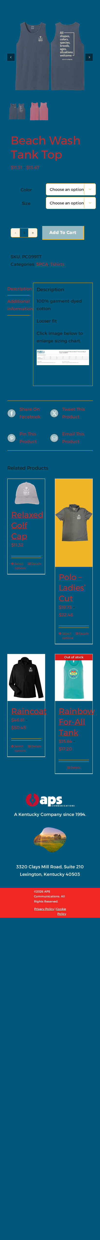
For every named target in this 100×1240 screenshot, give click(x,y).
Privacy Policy (44, 909)
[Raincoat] (26, 677)
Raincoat (29, 711)
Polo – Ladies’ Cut (72, 588)
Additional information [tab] (18, 305)
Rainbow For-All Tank (76, 722)
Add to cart (62, 232)
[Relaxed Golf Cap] (26, 492)
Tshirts (57, 264)
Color (26, 190)
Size (26, 203)
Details (36, 563)
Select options (20, 566)
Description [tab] (18, 288)
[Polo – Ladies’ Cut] (73, 523)
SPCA (42, 264)
